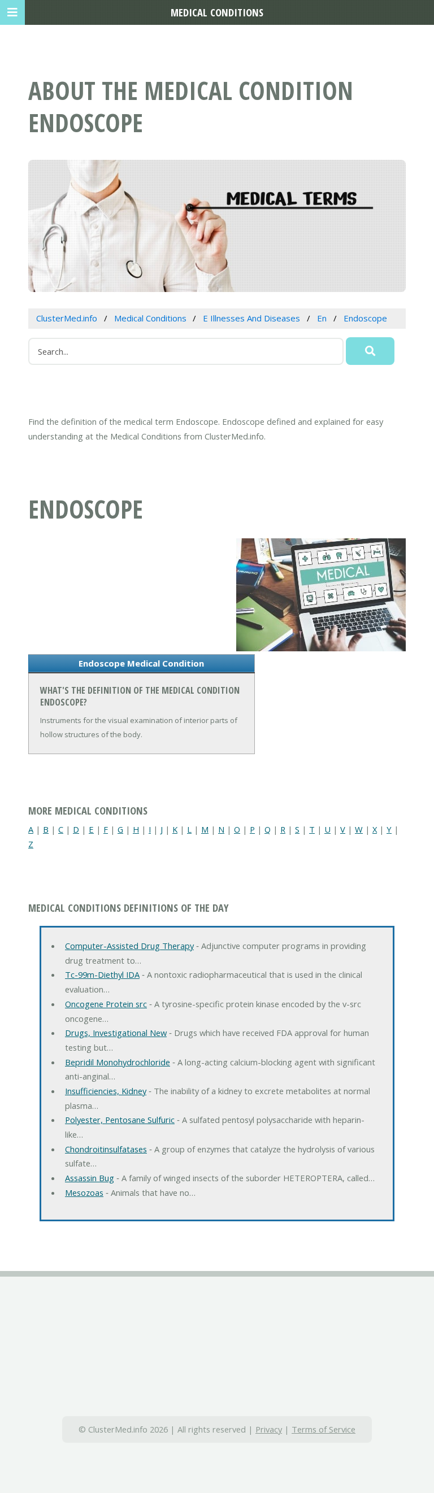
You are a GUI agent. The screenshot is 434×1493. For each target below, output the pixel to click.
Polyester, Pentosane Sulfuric (120, 1119)
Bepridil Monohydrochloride (117, 1062)
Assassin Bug (89, 1177)
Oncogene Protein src (106, 1003)
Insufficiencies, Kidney (105, 1090)
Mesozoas (84, 1192)
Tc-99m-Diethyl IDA (102, 974)
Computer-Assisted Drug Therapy (129, 945)
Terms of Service (323, 1429)
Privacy (268, 1429)
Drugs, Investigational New (116, 1032)
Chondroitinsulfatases (106, 1149)
